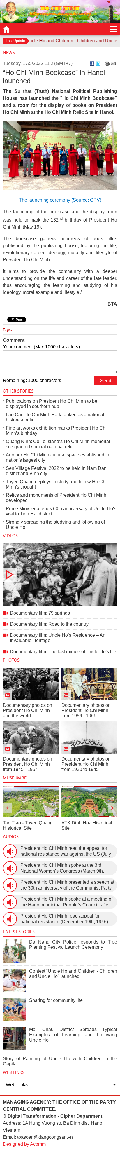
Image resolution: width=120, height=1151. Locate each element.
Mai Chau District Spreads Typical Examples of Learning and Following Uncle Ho (73, 1034)
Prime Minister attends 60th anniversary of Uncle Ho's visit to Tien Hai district (61, 511)
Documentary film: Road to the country (49, 624)
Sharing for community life (56, 1000)
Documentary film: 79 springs (60, 574)
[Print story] (107, 63)
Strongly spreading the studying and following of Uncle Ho (55, 524)
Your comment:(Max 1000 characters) (41, 346)
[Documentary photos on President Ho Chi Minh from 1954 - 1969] (89, 684)
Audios (11, 836)
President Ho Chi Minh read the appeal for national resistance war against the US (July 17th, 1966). (65, 851)
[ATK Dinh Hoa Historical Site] (89, 801)
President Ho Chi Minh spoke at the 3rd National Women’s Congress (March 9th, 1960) (62, 868)
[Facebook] (92, 63)
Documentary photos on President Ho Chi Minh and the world (27, 710)
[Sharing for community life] (14, 1009)
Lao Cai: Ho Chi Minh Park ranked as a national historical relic (55, 417)
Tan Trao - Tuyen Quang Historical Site (28, 825)
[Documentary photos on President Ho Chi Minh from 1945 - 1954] (31, 737)
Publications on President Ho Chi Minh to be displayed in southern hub (51, 404)
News (9, 52)
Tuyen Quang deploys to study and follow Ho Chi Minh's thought (56, 484)
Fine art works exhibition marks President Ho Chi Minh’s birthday (56, 430)
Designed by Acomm (24, 1144)
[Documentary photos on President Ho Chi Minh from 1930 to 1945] (89, 737)
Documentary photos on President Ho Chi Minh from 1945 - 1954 (27, 764)
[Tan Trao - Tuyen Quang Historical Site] (31, 801)
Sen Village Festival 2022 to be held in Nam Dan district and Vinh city (56, 471)
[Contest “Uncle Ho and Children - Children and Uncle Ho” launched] (14, 980)
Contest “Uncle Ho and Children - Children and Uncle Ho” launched (73, 974)
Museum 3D (15, 778)
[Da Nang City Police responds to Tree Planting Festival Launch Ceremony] (14, 951)
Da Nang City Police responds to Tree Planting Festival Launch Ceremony (73, 944)
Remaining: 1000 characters (32, 380)
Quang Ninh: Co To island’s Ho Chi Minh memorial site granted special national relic (58, 444)
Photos (11, 660)
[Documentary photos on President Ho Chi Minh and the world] (31, 684)
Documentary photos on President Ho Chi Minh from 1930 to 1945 (86, 764)
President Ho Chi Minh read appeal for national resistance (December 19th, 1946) (64, 918)
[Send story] (113, 63)
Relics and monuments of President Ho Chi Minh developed (56, 498)
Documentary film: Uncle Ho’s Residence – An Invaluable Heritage (57, 638)
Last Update (15, 41)
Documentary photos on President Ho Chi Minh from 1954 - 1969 (86, 710)
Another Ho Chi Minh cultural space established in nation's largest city (57, 457)
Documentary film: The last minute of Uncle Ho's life (63, 651)
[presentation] (7, 808)
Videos (10, 535)
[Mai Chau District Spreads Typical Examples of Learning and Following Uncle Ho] (14, 1038)
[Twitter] (98, 63)
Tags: (7, 330)
